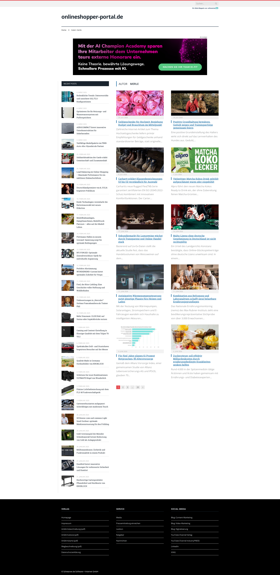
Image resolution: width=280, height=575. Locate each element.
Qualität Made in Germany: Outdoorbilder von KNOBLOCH (90, 362)
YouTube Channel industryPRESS (185, 540)
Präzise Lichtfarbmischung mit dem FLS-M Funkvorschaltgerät (93, 391)
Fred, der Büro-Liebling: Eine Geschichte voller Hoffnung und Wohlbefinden (91, 287)
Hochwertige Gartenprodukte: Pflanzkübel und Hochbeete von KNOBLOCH (91, 483)
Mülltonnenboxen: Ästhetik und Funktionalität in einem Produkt (91, 451)
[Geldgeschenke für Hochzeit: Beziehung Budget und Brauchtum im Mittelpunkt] (140, 103)
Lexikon (119, 529)
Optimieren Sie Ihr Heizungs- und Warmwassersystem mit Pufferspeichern (91, 114)
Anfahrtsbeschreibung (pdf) (73, 529)
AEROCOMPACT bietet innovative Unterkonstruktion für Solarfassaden (91, 130)
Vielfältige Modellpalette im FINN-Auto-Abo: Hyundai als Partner (92, 144)
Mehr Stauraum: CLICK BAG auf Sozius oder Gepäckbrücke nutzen (92, 317)
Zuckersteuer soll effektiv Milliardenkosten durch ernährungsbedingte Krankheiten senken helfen (191, 360)
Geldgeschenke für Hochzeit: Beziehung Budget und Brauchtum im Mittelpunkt (140, 123)
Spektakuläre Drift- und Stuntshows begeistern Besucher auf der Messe (93, 348)
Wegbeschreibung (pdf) (71, 546)
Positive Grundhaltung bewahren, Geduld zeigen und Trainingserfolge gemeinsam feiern (193, 124)
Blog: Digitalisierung (179, 529)
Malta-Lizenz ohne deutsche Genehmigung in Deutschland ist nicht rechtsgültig (194, 238)
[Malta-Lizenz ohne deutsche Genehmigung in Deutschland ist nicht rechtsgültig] (195, 217)
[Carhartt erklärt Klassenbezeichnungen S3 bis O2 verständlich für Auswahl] (140, 160)
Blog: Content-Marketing (181, 517)
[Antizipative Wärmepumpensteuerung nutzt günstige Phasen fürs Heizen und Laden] (140, 277)
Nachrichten (121, 540)
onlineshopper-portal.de (92, 16)
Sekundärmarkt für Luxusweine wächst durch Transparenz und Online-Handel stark (140, 238)
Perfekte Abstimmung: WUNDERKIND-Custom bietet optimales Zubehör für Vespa (90, 271)
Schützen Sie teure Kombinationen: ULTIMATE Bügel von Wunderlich (92, 376)
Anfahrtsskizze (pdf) (69, 535)
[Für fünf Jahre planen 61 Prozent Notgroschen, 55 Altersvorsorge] (140, 337)
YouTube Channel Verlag (181, 535)
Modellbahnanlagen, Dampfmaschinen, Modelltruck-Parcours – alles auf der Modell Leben (91, 222)
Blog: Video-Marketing (180, 523)
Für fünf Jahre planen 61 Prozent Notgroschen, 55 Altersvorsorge (136, 357)
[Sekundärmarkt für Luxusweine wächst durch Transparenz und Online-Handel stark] (140, 217)
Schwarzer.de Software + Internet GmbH (80, 571)
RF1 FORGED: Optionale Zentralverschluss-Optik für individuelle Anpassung (89, 255)
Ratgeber (120, 535)
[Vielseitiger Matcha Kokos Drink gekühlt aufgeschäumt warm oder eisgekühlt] (195, 160)
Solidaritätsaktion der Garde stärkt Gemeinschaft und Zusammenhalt (92, 159)
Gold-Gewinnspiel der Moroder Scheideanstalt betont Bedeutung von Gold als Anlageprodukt (91, 436)
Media (119, 517)
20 (138, 387)
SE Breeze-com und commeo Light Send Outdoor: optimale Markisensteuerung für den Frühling (93, 421)
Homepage (66, 517)
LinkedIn (175, 546)
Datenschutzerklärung (71, 552)
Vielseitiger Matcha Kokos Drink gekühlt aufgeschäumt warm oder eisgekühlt (195, 180)
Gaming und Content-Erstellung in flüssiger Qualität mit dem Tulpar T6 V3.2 (93, 333)
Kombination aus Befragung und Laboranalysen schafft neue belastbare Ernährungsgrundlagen (194, 298)
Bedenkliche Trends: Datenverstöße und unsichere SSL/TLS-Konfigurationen (92, 98)
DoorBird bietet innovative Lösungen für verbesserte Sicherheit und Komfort (93, 467)
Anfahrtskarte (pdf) (69, 540)
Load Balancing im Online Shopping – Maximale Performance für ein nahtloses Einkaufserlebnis (92, 175)
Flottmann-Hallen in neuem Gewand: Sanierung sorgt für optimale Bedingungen (89, 240)
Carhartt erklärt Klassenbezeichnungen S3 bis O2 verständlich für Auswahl (140, 180)
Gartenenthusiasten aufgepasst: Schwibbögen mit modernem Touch (92, 405)
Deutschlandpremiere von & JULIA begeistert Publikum (92, 189)
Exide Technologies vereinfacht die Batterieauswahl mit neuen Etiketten (92, 205)
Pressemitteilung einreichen (128, 523)
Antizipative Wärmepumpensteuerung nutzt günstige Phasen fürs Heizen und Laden (139, 298)
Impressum (66, 523)
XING (173, 552)
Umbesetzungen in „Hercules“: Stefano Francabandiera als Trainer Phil (92, 303)
